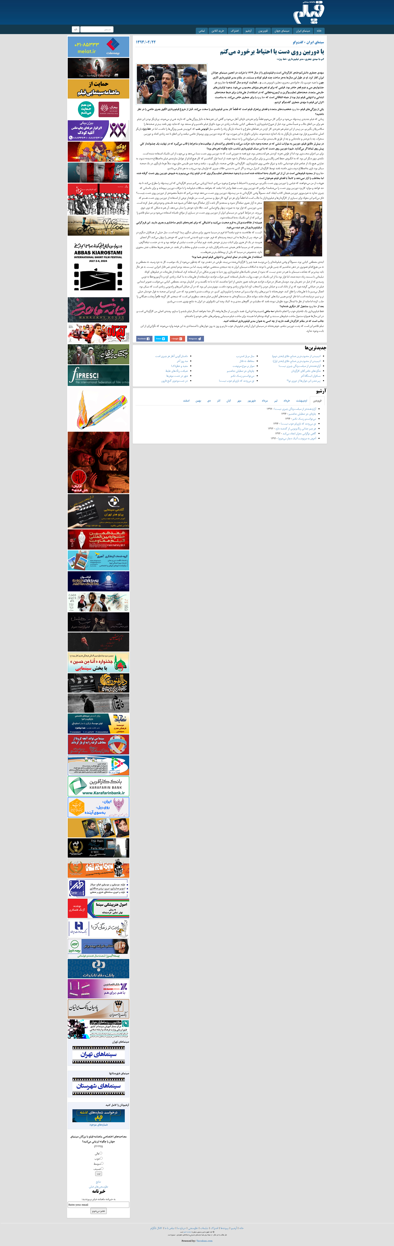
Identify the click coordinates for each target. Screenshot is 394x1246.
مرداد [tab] (265, 400)
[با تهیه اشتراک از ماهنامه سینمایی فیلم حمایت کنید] (98, 88)
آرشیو (248, 30)
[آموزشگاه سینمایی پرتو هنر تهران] (98, 511)
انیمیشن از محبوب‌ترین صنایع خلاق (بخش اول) (297, 361)
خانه (319, 30)
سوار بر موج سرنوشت (243, 366)
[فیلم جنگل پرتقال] (98, 354)
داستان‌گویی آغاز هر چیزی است (171, 356)
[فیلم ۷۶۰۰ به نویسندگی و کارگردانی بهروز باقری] (98, 225)
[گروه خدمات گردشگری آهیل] (98, 560)
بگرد (75, 29)
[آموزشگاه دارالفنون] (98, 682)
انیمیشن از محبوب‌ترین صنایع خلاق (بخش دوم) (296, 356)
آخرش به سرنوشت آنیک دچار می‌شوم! (297, 438)
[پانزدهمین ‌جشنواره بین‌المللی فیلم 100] (98, 67)
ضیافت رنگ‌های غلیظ (177, 370)
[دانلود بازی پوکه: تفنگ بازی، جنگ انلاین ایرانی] (98, 151)
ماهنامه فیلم (187, 1232)
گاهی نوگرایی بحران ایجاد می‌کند (299, 433)
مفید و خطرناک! (179, 366)
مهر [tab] (239, 400)
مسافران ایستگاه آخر (311, 375)
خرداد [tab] (287, 400)
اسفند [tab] (186, 400)
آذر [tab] (218, 400)
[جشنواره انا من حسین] (98, 662)
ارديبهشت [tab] (301, 400)
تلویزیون (263, 30)
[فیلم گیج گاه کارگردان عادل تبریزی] (98, 333)
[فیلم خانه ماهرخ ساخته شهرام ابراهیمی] (98, 309)
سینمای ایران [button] (303, 30)
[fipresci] (98, 375)
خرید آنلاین (218, 30)
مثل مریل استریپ (245, 356)
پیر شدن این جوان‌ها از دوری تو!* (304, 380)
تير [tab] (275, 400)
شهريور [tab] (251, 400)
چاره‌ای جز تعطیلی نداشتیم (240, 370)
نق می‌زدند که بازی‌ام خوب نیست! (236, 380)
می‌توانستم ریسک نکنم (242, 375)
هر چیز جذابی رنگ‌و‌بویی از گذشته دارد (295, 428)
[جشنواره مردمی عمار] (98, 581)
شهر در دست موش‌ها (177, 375)
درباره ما (181, 1228)
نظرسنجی (193, 1228)
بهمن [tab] (198, 400)
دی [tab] (209, 400)
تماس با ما (170, 1228)
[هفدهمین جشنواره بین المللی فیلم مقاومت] (98, 539)
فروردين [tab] (317, 400)
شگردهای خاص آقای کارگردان (306, 370)
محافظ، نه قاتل (246, 361)
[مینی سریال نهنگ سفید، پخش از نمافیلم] (98, 172)
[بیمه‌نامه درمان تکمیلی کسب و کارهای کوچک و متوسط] (98, 46)
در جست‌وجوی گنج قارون (174, 380)
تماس (202, 30)
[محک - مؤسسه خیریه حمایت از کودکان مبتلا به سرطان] (98, 109)
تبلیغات (204, 1228)
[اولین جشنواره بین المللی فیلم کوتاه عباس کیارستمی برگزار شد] (98, 266)
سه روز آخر (182, 361)
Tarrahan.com (204, 1240)
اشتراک (235, 30)
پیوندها (225, 1228)
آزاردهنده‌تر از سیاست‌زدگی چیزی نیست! (300, 366)
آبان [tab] (229, 400)
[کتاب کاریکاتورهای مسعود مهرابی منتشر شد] (98, 198)
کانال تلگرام (156, 1228)
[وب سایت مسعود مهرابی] (98, 408)
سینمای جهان (282, 30)
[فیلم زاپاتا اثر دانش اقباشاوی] (98, 462)
